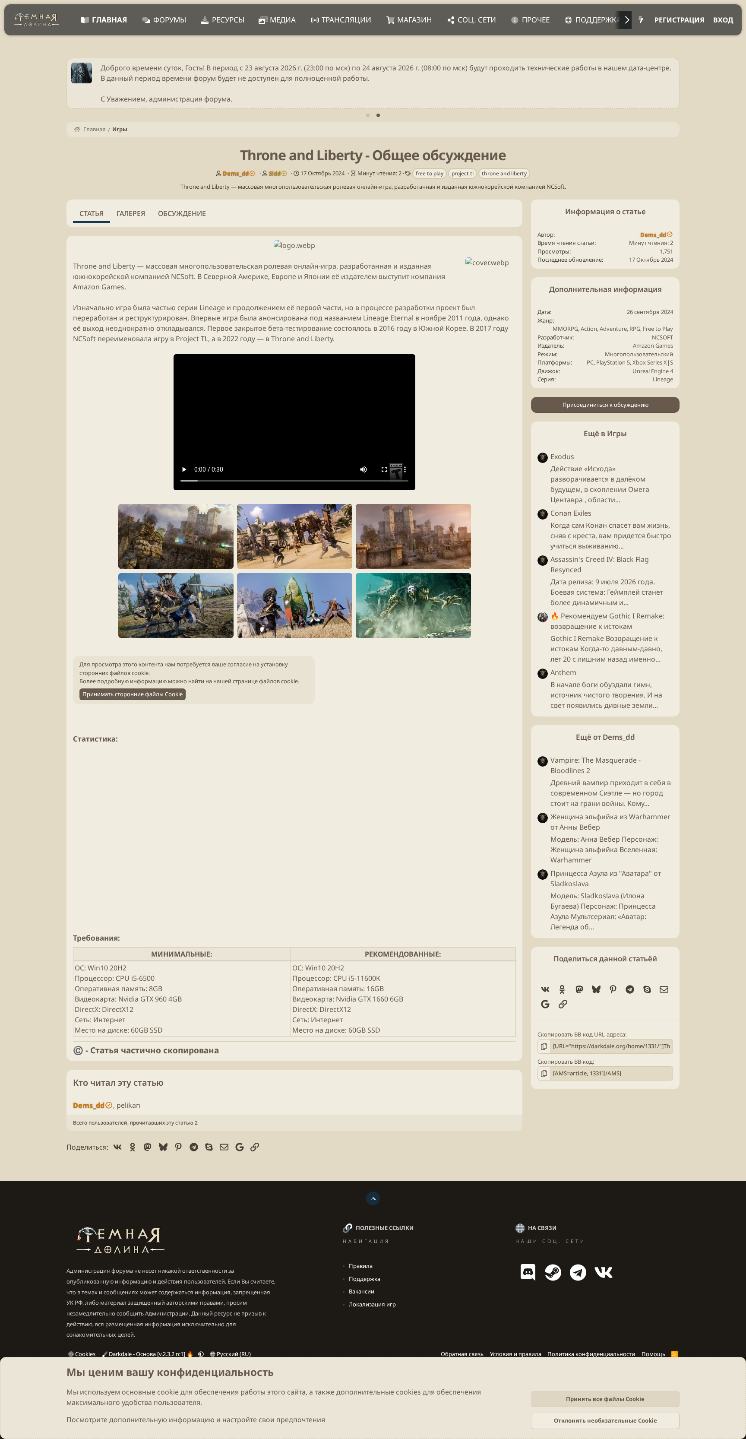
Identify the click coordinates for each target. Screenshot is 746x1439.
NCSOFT (662, 337)
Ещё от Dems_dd (605, 737)
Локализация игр (372, 1304)
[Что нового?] (641, 20)
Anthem (563, 672)
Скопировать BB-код (565, 1061)
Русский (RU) (233, 1354)
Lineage (663, 379)
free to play (429, 173)
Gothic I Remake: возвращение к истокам (607, 621)
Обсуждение (182, 213)
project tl (463, 173)
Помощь (653, 1354)
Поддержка (598, 20)
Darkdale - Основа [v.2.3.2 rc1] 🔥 (151, 1354)
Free (648, 329)
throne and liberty (504, 173)
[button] (200, 1354)
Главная (109, 20)
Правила (361, 1266)
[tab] (368, 115)
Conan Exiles (570, 513)
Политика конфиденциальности (591, 1354)
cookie (168, 1392)
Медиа (283, 20)
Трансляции (346, 20)
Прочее (536, 20)
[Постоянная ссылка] (121, 739)
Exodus (562, 456)
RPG (634, 329)
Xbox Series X (649, 362)
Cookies (84, 1354)
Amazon (643, 345)
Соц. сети (477, 20)
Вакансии (361, 1291)
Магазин (414, 20)
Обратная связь (462, 1354)
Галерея (131, 213)
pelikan (128, 1105)
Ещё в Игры (605, 433)
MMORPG (565, 329)
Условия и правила (515, 1354)
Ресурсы (228, 20)
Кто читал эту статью (118, 1082)
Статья (91, 213)
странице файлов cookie (265, 681)
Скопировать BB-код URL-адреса (581, 1034)
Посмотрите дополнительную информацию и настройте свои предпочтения (195, 1419)
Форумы (169, 20)
